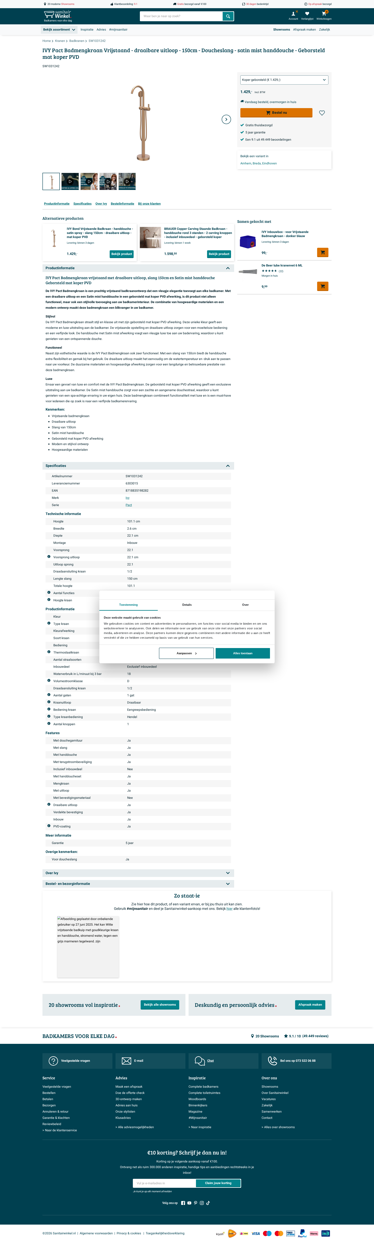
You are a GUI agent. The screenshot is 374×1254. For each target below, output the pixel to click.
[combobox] (181, 16)
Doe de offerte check (130, 1093)
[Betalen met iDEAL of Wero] (244, 1233)
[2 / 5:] (70, 181)
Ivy (128, 498)
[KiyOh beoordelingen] (220, 1233)
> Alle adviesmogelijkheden (135, 1127)
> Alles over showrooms (278, 1127)
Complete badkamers (203, 1086)
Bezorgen (49, 1105)
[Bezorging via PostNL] (232, 1233)
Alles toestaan (242, 653)
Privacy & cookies (129, 1233)
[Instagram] (201, 1203)
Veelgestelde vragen (75, 1060)
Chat (210, 1060)
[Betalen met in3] (325, 1233)
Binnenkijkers (198, 1105)
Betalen (47, 1099)
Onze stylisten (125, 1111)
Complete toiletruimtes (204, 1093)
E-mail (138, 1060)
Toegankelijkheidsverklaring (165, 1233)
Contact (267, 1118)
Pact (129, 505)
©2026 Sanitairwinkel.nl (59, 1233)
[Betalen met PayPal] (302, 1233)
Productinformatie (57, 203)
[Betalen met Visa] (255, 1233)
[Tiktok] (208, 1203)
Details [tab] (187, 604)
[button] (322, 113)
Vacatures (269, 1099)
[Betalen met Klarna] (314, 1233)
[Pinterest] (195, 1203)
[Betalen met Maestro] (267, 1233)
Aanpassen (184, 653)
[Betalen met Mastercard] (279, 1233)
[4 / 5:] (108, 181)
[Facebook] (183, 1203)
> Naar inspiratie (200, 1127)
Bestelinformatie (122, 203)
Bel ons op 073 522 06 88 (298, 1060)
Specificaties (82, 203)
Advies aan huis (127, 1105)
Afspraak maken (304, 29)
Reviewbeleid (51, 1124)
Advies (101, 29)
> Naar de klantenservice (59, 1130)
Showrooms (281, 29)
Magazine (195, 1111)
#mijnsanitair (118, 29)
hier (230, 909)
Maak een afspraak (129, 1086)
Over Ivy (101, 203)
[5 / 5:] (127, 181)
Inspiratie (87, 29)
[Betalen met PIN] (290, 1233)
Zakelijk (324, 29)
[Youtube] (189, 1203)
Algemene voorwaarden (96, 1233)
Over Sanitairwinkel (275, 1093)
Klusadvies (123, 1118)
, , (258, 163)
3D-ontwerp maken (129, 1099)
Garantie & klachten (56, 1118)
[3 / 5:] (89, 181)
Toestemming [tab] (128, 604)
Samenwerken (272, 1111)
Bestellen (49, 1093)
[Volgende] (226, 119)
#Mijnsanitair (198, 1118)
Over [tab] (245, 604)
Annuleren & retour (55, 1111)
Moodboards (197, 1099)
